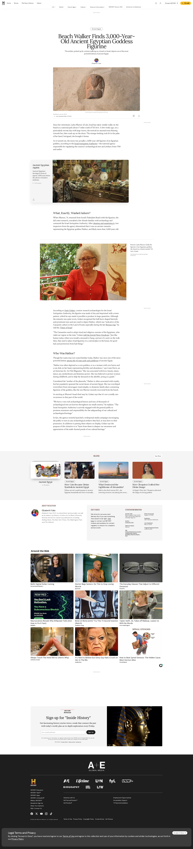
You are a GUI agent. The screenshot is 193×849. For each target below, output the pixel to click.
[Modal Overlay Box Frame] (96, 424)
